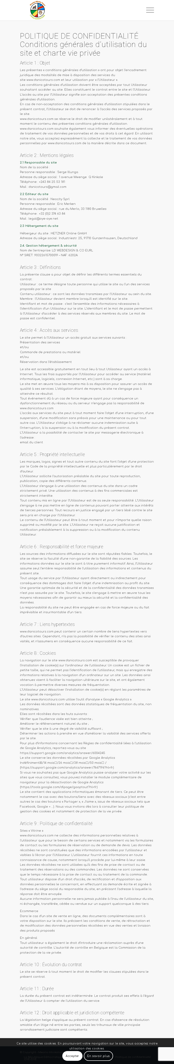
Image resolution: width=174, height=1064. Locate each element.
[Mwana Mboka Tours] (38, 10)
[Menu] (148, 10)
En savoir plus (98, 1056)
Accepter (72, 1056)
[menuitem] (148, 10)
